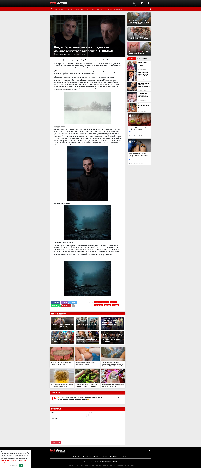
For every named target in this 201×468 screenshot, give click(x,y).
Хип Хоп (123, 456)
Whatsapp (56, 306)
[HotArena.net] (57, 451)
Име (53, 412)
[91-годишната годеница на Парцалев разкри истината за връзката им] (132, 97)
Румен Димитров (61, 54)
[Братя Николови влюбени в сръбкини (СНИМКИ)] (62, 323)
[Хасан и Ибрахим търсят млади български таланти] (87, 323)
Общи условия (89, 465)
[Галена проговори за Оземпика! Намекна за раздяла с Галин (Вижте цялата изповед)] (132, 86)
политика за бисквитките (9, 460)
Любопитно (87, 456)
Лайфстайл (58, 13)
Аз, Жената (104, 456)
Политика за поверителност (105, 465)
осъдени (113, 302)
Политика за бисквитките (125, 465)
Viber (65, 302)
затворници (98, 305)
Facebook (56, 302)
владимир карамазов (101, 302)
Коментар (54, 418)
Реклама (72, 465)
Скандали (96, 456)
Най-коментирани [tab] (142, 58)
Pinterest (67, 306)
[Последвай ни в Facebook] (145, 451)
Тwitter (73, 302)
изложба (115, 305)
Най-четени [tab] (131, 58)
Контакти (80, 465)
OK (21, 465)
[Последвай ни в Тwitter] (149, 451)
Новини (51, 13)
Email (90, 412)
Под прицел (114, 456)
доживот (107, 305)
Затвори (13, 465)
